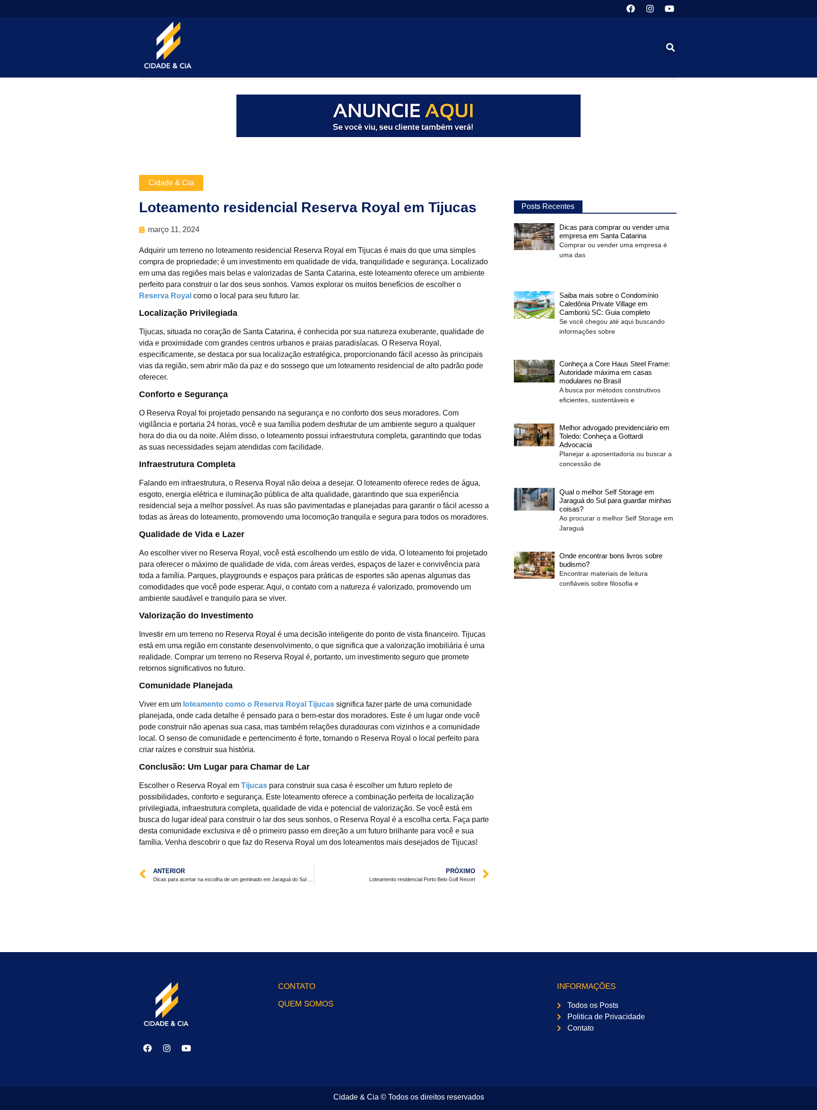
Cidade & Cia (171, 183)
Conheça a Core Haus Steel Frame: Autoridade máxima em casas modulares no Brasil (614, 372)
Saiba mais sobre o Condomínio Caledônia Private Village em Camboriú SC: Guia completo (608, 303)
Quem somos (305, 1003)
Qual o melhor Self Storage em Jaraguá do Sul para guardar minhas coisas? (615, 500)
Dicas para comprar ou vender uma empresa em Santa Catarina (614, 231)
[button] (670, 47)
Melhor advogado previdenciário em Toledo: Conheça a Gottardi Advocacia (614, 436)
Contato (296, 986)
